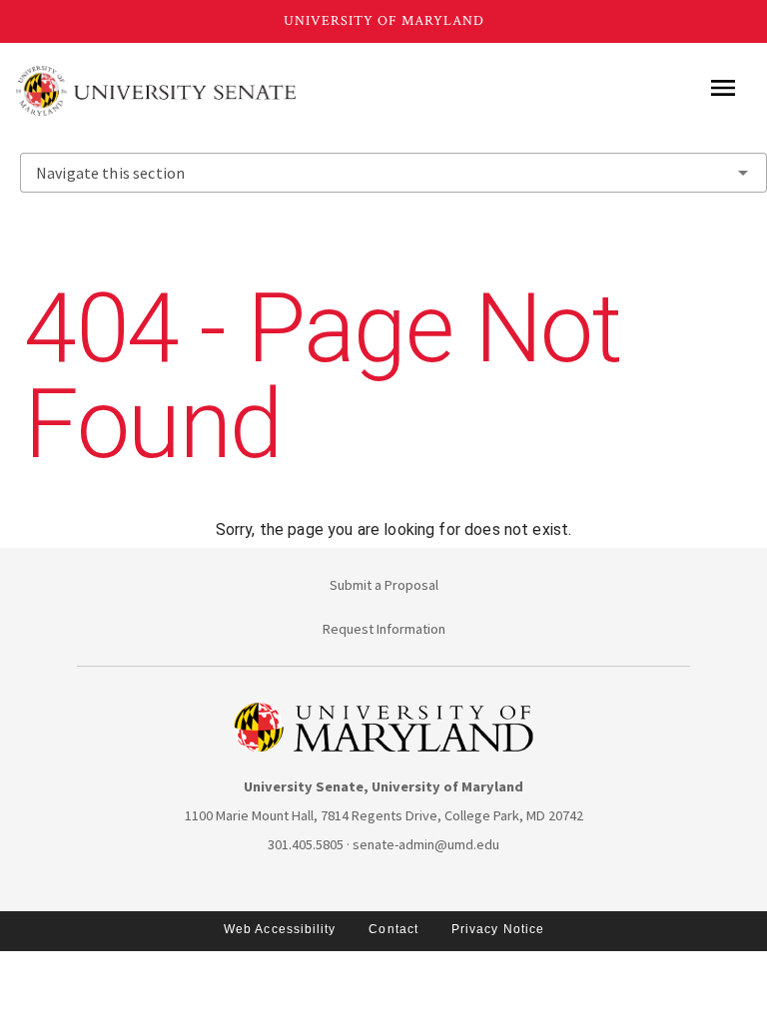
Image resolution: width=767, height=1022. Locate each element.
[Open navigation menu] (723, 88)
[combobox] (393, 173)
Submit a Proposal (384, 585)
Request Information (384, 629)
